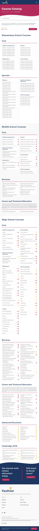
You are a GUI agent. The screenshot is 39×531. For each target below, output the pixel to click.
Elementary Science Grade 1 (25, 47)
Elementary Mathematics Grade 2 (8, 62)
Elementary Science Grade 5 (25, 53)
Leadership (4, 502)
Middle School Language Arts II (7, 141)
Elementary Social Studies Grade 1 (26, 61)
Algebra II (4, 279)
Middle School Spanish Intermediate (27, 172)
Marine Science (5, 328)
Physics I (4, 333)
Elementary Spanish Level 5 (25, 104)
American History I (24, 157)
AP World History (24, 439)
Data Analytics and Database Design (8, 368)
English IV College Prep (6, 247)
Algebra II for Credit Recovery (7, 281)
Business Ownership (6, 356)
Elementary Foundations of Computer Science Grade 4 (9, 100)
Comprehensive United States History (27, 234)
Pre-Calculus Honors (6, 302)
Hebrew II (22, 296)
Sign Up (33, 528)
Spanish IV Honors (24, 314)
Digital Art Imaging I (5, 370)
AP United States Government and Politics (28, 436)
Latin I (22, 298)
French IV (22, 291)
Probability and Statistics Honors (8, 305)
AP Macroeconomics (24, 426)
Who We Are (4, 499)
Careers (3, 507)
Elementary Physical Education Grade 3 (27, 86)
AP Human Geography (6, 440)
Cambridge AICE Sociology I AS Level (27, 458)
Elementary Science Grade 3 (25, 50)
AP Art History (4, 426)
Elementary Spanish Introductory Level (27, 96)
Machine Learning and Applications (27, 362)
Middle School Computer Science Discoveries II (8, 193)
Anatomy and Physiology (6, 311)
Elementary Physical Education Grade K (27, 91)
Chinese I (22, 276)
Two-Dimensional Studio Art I (26, 378)
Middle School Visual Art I (25, 192)
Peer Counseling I (24, 367)
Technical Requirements (24, 504)
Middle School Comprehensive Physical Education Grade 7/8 (9, 155)
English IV (4, 245)
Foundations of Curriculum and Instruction (8, 376)
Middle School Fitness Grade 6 (7, 156)
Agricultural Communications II (8, 344)
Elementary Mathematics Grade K (8, 68)
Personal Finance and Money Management (26, 249)
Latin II (22, 300)
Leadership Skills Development (26, 361)
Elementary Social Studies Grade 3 (27, 64)
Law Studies (23, 246)
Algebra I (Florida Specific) (7, 270)
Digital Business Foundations (7, 372)
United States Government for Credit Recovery (27, 254)
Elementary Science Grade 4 (25, 52)
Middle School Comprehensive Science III (28, 144)
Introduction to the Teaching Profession (27, 358)
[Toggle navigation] (36, 2)
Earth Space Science (6, 321)
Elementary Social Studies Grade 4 (27, 65)
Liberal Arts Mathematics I (7, 297)
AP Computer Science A (6, 433)
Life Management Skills (6, 261)
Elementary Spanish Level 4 (25, 103)
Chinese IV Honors (24, 282)
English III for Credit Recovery (7, 242)
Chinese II (22, 278)
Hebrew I (22, 294)
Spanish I (22, 307)
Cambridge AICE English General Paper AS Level (9, 451)
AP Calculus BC (5, 431)
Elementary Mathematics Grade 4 (8, 65)
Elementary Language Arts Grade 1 (8, 47)
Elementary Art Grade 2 (6, 83)
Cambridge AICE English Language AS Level (9, 454)
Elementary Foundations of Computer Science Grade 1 (9, 92)
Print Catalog (32, 29)
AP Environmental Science (7, 439)
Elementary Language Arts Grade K (8, 55)
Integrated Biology (5, 326)
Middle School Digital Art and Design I (27, 183)
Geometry (4, 286)
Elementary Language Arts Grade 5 (8, 53)
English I (3, 232)
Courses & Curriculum (9, 11)
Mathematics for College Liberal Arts (8, 300)
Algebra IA (4, 274)
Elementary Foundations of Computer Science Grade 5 (9, 103)
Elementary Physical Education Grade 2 (27, 85)
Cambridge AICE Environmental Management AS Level (8, 456)
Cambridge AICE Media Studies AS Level (28, 455)
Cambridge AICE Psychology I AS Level (27, 457)
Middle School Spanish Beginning (26, 171)
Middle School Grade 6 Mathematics (8, 165)
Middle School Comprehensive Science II (28, 141)
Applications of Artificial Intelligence (8, 350)
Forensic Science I (5, 373)
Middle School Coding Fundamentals (27, 211)
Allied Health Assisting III (6, 349)
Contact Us (5, 479)
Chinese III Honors (24, 280)
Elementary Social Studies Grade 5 (27, 67)
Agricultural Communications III (8, 345)
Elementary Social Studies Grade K (27, 68)
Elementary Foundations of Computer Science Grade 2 (9, 95)
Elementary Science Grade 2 (25, 49)
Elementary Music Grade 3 (7, 112)
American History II (24, 232)
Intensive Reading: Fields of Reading (27, 353)
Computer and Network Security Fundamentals (8, 361)
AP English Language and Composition (9, 436)
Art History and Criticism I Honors (8, 352)
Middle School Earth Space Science (27, 146)
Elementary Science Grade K (25, 55)
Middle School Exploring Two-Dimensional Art (28, 187)
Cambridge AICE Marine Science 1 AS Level (27, 454)
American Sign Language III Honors (27, 273)
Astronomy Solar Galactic (6, 313)
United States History (24, 256)
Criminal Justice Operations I (7, 364)
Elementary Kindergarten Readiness (8, 107)
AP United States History (25, 437)
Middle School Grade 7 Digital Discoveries (28, 189)
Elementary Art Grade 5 (6, 88)
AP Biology (4, 428)
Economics (22, 236)
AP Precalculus (23, 431)
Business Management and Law (8, 355)
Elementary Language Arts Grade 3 (8, 50)
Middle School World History (26, 165)
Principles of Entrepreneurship (26, 370)
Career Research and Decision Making (9, 358)
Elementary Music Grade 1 (7, 109)
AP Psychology (23, 433)
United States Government (25, 251)
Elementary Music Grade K (7, 117)
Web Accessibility (23, 502)
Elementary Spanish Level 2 (25, 100)
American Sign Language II (25, 271)
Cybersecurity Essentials (6, 367)
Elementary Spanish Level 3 (25, 101)
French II (22, 287)
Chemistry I (4, 318)
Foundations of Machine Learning (8, 377)
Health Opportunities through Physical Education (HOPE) (9, 259)
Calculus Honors (5, 283)
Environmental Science (6, 324)
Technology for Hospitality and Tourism (27, 375)
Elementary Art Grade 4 (6, 86)
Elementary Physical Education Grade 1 (27, 83)
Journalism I (23, 359)
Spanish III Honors (24, 312)
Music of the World (24, 364)
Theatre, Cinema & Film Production (27, 376)
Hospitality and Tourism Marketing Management (27, 347)
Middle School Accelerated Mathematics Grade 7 (9, 163)
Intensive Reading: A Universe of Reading (28, 351)
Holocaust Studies (24, 244)
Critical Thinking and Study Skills (8, 365)
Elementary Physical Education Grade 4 (27, 88)
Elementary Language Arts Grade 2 (8, 49)
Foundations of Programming (7, 379)
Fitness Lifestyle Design (6, 256)
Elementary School (6, 18)
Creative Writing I (5, 362)
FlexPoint (3, 11)
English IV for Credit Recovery (7, 249)
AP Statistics (23, 434)
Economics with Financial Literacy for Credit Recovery (28, 242)
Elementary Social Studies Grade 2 (27, 62)
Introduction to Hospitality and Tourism (27, 356)
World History (23, 260)
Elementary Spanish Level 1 (25, 98)
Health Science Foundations (25, 344)
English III (4, 240)
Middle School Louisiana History (26, 161)
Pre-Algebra (4, 168)
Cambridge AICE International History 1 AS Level (28, 451)
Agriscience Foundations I (7, 347)
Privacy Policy (4, 523)
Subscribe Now (30, 477)
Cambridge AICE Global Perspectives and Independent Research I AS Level (9, 459)
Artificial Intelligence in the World (8, 353)
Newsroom (4, 504)
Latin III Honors (23, 303)
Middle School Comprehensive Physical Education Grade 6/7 (9, 152)
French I (22, 285)
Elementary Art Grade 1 (6, 82)
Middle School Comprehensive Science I (28, 139)
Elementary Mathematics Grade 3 (8, 64)
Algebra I (4, 268)
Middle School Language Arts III (8, 144)
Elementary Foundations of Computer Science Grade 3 (9, 98)
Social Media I (23, 373)
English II (4, 236)
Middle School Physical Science (26, 150)
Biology (3, 315)
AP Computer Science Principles (8, 434)
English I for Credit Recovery (7, 234)
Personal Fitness (5, 262)
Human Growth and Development (26, 348)
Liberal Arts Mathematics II (7, 298)
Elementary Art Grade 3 (6, 85)
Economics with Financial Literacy (27, 239)
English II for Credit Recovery (7, 238)
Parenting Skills (23, 365)
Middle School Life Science (25, 148)
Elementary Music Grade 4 (7, 114)
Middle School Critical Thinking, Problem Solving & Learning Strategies (9, 195)
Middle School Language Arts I (7, 139)
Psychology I (23, 372)
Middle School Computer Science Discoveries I (8, 190)
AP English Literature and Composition (9, 437)
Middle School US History (25, 163)
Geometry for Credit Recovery (7, 288)
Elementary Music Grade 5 (7, 115)
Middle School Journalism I (25, 191)
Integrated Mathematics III (7, 295)
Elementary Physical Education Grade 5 (27, 89)
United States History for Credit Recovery (28, 258)
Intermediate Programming (25, 354)
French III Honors (24, 289)
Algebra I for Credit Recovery (7, 272)
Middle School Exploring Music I (26, 185)
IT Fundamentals (23, 350)
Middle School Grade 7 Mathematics (8, 167)
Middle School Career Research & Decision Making (9, 186)
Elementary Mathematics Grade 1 (8, 61)
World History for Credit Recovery (27, 263)
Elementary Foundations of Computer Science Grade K (9, 106)
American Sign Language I (25, 269)
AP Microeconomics (24, 428)
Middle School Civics (24, 159)
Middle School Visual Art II (25, 194)
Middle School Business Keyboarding (8, 183)
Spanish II (22, 309)
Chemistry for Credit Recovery (7, 320)
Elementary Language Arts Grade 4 (8, 52)
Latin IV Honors (23, 305)
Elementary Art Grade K (6, 90)
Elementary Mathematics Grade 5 (8, 67)
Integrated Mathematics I (6, 290)
